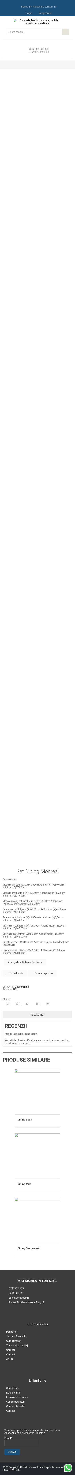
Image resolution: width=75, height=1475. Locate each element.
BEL (15, 989)
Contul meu (12, 1388)
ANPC (9, 1359)
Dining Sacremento (29, 1248)
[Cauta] (65, 32)
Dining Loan (24, 1119)
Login (29, 13)
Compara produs (44, 973)
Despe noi (11, 1331)
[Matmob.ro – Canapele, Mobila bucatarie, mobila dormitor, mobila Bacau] (38, 21)
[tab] (37, 1014)
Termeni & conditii (16, 1336)
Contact (10, 1354)
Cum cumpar (13, 1340)
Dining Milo (24, 1184)
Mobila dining (21, 986)
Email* (8, 1438)
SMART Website (11, 1470)
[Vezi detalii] (37, 1091)
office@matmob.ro (19, 1297)
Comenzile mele (15, 1406)
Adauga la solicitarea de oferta (25, 962)
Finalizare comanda (17, 1397)
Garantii (10, 1350)
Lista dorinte (13, 1392)
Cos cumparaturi (15, 1401)
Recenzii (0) (37, 1014)
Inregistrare (45, 13)
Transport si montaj (17, 1345)
